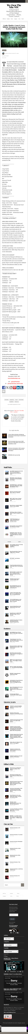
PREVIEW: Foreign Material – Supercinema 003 (15, 674)
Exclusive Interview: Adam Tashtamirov (15, 849)
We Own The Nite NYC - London (14, 53)
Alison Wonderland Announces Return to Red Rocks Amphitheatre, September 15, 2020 (16, 689)
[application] (14, 931)
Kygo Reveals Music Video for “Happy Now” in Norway (16, 552)
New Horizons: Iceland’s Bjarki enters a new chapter (16, 506)
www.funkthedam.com (14, 378)
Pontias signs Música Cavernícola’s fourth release (16, 694)
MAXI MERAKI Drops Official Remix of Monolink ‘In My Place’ (16, 633)
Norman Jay (16, 401)
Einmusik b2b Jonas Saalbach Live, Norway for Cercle (16, 526)
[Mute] (17, 932)
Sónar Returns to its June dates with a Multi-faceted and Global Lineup (15, 796)
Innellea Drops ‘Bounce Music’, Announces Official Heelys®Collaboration (16, 621)
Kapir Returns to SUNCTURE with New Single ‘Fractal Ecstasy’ (15, 614)
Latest (19, 541)
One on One (8, 824)
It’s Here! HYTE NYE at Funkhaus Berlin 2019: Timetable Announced (16, 810)
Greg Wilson (11, 401)
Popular (9, 541)
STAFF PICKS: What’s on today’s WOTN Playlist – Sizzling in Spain (15, 520)
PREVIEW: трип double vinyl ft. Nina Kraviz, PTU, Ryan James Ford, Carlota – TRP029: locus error (16, 817)
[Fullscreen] (18, 932)
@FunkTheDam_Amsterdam (15, 383)
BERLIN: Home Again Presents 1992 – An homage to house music (16, 660)
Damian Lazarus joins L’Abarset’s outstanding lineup (16, 713)
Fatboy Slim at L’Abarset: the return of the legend (16, 743)
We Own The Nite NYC (14, 6)
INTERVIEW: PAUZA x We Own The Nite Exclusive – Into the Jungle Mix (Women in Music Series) (16, 534)
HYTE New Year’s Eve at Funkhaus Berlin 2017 (14, 579)
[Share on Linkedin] (18, 387)
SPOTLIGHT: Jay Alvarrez (15, 558)
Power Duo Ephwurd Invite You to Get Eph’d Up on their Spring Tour (16, 566)
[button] (14, 967)
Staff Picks (8, 467)
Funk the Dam (21, 399)
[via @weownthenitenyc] (7, 387)
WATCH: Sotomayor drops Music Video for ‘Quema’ (15, 492)
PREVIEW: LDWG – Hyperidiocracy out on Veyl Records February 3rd (15, 803)
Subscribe (12, 919)
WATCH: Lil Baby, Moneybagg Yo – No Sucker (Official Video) (16, 667)
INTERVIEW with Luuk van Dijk (14, 455)
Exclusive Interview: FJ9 (15, 875)
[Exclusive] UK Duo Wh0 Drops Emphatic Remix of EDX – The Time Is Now (16, 647)
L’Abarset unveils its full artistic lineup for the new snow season (15, 750)
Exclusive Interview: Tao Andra (16, 834)
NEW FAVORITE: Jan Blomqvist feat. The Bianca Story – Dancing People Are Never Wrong (16, 573)
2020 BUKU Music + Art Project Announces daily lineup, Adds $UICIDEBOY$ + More (16, 485)
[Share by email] (3, 391)
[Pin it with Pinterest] (14, 387)
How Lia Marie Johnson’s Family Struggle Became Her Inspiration (16, 545)
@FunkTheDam (15, 381)
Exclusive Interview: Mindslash (16, 841)
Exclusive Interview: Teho (15, 862)
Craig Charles (12, 399)
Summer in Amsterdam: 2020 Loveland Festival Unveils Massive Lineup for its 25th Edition (16, 449)
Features (7, 628)
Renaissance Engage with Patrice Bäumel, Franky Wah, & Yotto (16, 775)
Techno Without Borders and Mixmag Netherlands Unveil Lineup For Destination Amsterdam (17, 436)
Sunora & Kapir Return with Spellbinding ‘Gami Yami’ (15, 607)
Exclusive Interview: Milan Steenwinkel (15, 856)
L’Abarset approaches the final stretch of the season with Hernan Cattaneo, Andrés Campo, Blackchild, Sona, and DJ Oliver (16, 736)
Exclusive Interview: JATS (15, 827)
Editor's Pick (9, 764)
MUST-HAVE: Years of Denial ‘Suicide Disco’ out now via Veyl (15, 499)
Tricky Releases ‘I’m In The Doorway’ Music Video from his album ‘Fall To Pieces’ (16, 640)
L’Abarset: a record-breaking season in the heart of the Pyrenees (16, 707)
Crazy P (16, 399)
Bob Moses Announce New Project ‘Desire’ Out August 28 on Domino (16, 653)
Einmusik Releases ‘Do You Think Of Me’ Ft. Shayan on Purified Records (15, 586)
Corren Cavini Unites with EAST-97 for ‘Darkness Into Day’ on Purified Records (15, 593)
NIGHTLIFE (4, 50)
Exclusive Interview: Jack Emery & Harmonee (16, 869)
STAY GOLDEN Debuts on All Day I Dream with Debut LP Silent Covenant (15, 600)
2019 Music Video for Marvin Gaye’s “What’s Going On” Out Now (16, 513)
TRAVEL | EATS (9, 702)
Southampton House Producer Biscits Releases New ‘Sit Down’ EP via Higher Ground (16, 681)
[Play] (11, 932)
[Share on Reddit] (11, 387)
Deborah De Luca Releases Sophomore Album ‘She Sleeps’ (15, 768)
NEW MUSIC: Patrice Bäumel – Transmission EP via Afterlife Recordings (16, 479)
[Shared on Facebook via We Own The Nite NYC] (3, 387)
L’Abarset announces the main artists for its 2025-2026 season (16, 720)
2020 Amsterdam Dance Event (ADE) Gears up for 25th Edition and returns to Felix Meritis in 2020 (16, 442)
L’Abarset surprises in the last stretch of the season (16, 756)
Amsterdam (6, 399)
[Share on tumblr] (21, 387)
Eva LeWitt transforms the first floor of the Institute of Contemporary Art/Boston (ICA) (16, 472)
